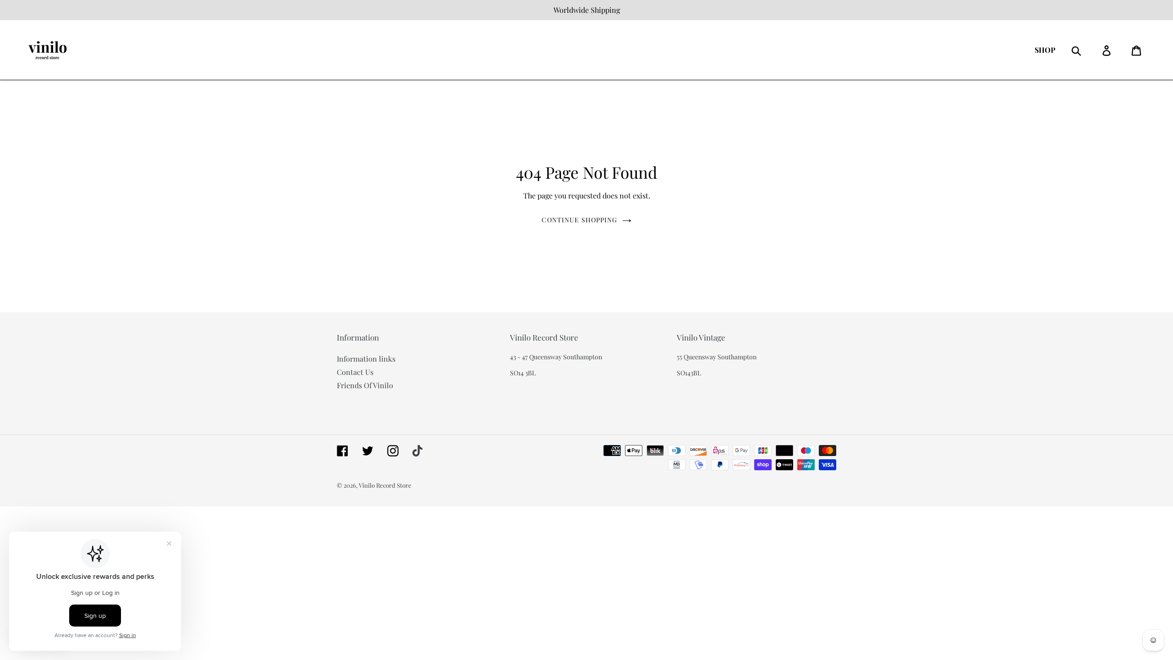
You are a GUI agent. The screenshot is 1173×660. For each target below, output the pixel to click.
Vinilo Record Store (385, 485)
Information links (366, 358)
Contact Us (355, 372)
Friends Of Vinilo (365, 385)
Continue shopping (579, 219)
